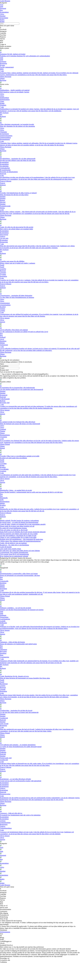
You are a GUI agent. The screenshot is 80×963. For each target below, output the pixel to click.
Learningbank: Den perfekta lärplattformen (14, 552)
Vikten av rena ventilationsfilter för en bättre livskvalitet (18, 537)
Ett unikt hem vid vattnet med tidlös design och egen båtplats (20, 550)
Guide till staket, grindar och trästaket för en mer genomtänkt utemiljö (23, 524)
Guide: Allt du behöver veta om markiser (13, 543)
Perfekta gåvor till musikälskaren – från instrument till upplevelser (21, 539)
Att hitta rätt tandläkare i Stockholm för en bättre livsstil (18, 535)
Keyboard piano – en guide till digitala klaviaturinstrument (19, 522)
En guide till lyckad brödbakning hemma (13, 528)
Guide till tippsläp (6, 547)
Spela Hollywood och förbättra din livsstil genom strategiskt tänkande (23, 532)
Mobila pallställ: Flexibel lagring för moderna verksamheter (19, 520)
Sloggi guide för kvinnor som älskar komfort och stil (17, 526)
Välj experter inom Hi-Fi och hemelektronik (14, 554)
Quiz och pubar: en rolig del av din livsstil (14, 530)
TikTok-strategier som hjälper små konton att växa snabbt (19, 534)
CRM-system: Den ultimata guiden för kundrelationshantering (20, 541)
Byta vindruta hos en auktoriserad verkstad (14, 556)
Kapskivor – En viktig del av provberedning (14, 545)
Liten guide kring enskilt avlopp (10, 549)
